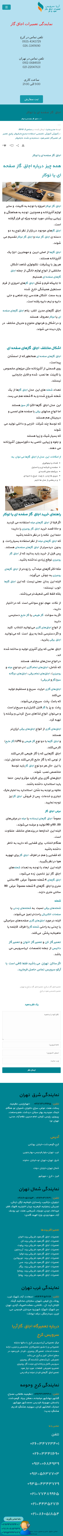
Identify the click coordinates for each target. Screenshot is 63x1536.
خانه (40, 119)
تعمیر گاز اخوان (32, 942)
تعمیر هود (44, 138)
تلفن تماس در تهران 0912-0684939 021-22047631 (31, 63)
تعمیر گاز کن (53, 942)
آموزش (55, 133)
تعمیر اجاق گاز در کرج (52, 987)
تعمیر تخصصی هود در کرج (50, 991)
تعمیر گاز (54, 138)
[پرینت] (24, 145)
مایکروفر (19, 138)
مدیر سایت (50, 129)
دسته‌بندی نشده (31, 138)
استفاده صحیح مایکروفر (24, 133)
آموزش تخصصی (43, 133)
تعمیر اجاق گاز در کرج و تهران (31, 987)
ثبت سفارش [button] (31, 99)
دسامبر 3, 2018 (25, 129)
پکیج (11, 133)
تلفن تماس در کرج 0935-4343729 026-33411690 (31, 41)
